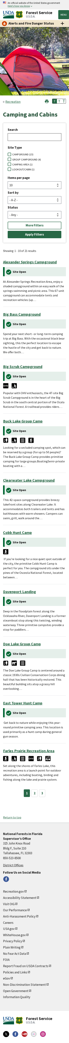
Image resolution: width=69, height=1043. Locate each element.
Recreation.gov (13, 891)
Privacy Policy (12, 941)
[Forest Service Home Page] (19, 14)
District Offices (13, 865)
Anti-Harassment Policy (19, 916)
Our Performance (15, 910)
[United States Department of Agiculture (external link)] (9, 14)
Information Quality (16, 997)
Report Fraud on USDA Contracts (25, 966)
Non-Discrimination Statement (24, 985)
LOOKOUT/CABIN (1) (23, 169)
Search (13, 130)
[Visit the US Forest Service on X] (6, 1034)
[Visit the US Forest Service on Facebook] (15, 1034)
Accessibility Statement (19, 898)
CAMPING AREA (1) (22, 164)
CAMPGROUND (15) (22, 154)
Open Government (15, 991)
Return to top (12, 817)
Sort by (13, 193)
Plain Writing (12, 947)
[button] (46, 101)
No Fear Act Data (14, 954)
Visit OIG (9, 904)
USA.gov (9, 929)
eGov (6, 978)
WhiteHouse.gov (14, 935)
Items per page (19, 178)
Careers (8, 923)
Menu (64, 14)
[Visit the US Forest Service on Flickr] (34, 1034)
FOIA (6, 960)
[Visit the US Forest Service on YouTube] (24, 1034)
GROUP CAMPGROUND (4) (26, 159)
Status (13, 207)
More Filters (35, 225)
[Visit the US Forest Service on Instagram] (43, 1034)
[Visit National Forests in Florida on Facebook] (6, 879)
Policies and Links (15, 972)
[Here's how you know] (34, 4)
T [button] (55, 101)
